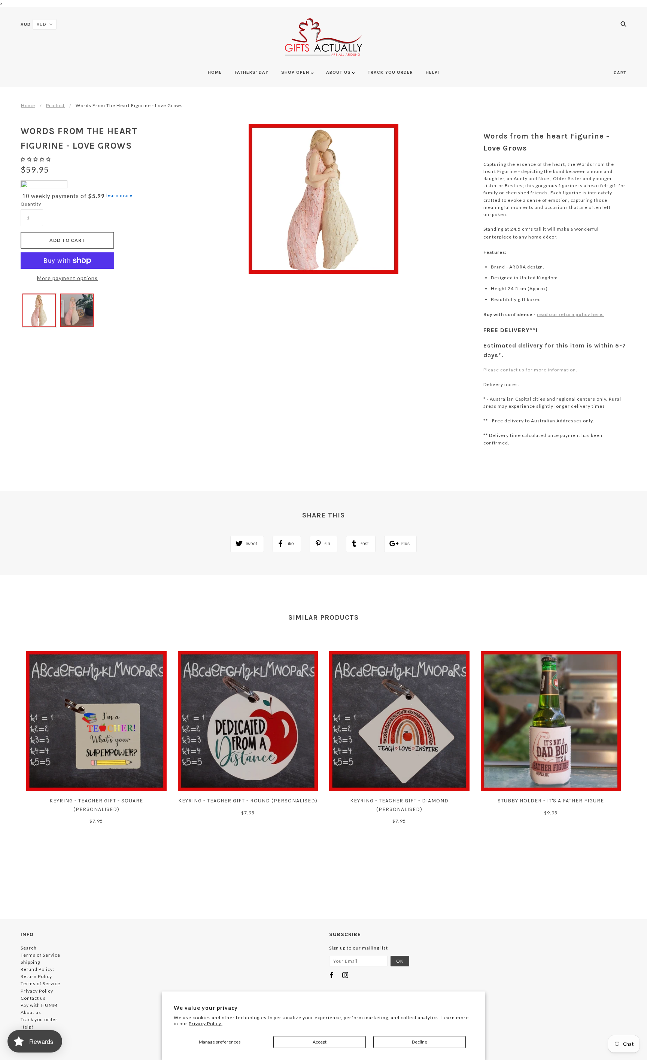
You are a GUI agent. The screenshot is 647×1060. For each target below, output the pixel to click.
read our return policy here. (570, 314)
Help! (27, 1027)
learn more (119, 195)
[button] (36, 159)
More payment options (67, 278)
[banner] (323, 37)
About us (31, 1012)
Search (29, 948)
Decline (419, 1042)
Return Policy (36, 976)
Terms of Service (40, 955)
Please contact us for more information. (530, 370)
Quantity (31, 204)
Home (28, 105)
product (55, 105)
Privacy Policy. (205, 1023)
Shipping (30, 962)
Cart (620, 72)
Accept (319, 1042)
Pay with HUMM (39, 1005)
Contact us (33, 998)
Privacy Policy (37, 991)
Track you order (39, 1019)
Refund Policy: (37, 969)
